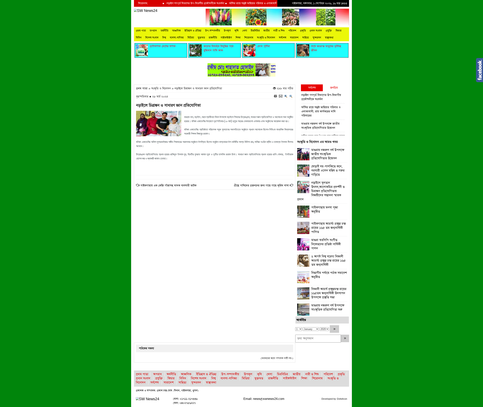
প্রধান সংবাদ (316, 31)
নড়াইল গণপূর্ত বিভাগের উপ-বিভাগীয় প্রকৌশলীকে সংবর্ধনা (184, 3)
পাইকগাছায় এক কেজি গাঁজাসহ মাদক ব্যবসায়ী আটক (168, 185)
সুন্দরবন (317, 38)
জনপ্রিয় (334, 88)
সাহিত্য (305, 38)
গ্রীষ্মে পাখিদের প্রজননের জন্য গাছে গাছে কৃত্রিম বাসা (261, 185)
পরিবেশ (292, 31)
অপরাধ (153, 31)
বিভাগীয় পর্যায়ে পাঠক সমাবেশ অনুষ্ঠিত (329, 275)
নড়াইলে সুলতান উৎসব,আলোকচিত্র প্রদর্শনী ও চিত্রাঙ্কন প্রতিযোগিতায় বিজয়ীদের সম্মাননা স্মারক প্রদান (321, 191)
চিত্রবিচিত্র (255, 31)
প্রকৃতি (303, 31)
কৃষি (236, 31)
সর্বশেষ (282, 38)
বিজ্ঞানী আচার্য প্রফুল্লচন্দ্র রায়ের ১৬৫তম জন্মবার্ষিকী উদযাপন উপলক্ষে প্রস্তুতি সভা (328, 293)
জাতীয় (266, 31)
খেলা (244, 31)
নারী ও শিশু (279, 31)
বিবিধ (139, 38)
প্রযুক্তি (329, 31)
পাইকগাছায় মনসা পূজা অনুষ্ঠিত (324, 209)
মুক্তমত (201, 38)
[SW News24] (145, 10)
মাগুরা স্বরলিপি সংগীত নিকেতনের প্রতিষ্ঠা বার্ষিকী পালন (326, 244)
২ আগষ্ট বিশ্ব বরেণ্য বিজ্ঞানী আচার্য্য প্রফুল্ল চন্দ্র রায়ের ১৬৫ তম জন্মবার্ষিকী (328, 260)
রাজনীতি (213, 38)
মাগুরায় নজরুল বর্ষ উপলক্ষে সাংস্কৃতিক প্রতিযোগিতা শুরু (327, 307)
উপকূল (227, 31)
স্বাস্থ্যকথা (329, 38)
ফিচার (338, 31)
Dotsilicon (342, 399)
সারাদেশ (294, 38)
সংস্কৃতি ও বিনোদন (266, 38)
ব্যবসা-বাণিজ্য (177, 38)
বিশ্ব (164, 38)
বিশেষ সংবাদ (151, 38)
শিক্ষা (238, 38)
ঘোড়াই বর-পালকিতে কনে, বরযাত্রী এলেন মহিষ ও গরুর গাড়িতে (328, 170)
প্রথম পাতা (141, 31)
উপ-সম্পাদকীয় (212, 31)
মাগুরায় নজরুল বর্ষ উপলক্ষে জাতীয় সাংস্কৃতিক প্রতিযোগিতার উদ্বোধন (320, 126)
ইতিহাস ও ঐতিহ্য (193, 31)
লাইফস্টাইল (226, 38)
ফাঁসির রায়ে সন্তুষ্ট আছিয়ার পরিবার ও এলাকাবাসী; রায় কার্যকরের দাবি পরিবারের (257, 3)
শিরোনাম (248, 38)
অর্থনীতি (164, 31)
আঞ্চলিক (176, 31)
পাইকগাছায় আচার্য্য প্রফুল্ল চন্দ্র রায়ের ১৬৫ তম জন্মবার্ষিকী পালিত (328, 228)
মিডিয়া (191, 38)
